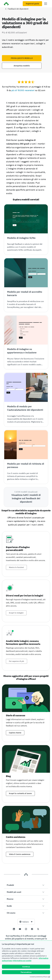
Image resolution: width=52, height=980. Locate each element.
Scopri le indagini (16, 613)
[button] (26, 885)
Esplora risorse (15, 732)
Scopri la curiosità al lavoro (20, 793)
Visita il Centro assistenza (19, 854)
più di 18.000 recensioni (23, 90)
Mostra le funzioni (16, 567)
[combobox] (26, 922)
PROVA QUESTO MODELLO (22, 58)
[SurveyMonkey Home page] (6, 4)
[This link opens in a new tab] (14, 929)
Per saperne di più (16, 661)
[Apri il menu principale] (45, 3)
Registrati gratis (32, 3)
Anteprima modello (22, 66)
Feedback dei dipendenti (18, 9)
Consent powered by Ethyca (39, 977)
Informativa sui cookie (22, 961)
